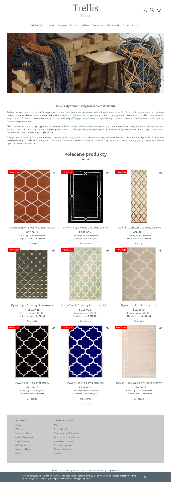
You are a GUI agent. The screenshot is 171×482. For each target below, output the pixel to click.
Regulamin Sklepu (23, 433)
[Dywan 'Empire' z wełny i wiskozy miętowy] (85, 274)
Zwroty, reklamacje (62, 449)
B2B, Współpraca (23, 445)
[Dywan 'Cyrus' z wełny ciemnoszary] (32, 274)
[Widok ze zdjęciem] (83, 159)
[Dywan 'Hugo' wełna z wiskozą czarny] (85, 196)
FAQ (56, 425)
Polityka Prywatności (24, 437)
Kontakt (18, 453)
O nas (18, 425)
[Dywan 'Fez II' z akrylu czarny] (32, 351)
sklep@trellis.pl (114, 470)
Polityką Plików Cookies (99, 475)
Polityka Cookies (22, 441)
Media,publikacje (23, 449)
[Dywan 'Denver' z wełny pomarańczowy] (32, 196)
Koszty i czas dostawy (64, 441)
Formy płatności (61, 429)
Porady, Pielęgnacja (63, 445)
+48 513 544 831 (96, 470)
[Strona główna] (85, 10)
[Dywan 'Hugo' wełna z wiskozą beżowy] (139, 351)
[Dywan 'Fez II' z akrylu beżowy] (139, 274)
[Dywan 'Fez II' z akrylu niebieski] (85, 351)
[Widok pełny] (88, 159)
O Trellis (19, 429)
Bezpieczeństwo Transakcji (66, 433)
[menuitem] (36, 25)
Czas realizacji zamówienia (66, 437)
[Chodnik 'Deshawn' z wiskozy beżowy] (139, 196)
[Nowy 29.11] (85, 63)
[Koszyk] (159, 12)
